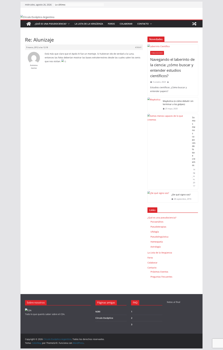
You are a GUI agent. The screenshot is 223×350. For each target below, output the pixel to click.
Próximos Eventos (159, 271)
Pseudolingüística (159, 236)
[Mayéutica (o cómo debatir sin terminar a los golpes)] (153, 105)
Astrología (155, 246)
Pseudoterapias (158, 226)
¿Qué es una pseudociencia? (50, 23)
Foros (111, 23)
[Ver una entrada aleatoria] (194, 23)
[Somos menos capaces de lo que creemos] (168, 151)
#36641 (138, 47)
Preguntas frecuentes (161, 276)
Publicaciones (157, 53)
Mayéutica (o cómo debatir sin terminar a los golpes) (178, 103)
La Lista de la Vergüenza (89, 23)
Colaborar (126, 23)
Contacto (143, 23)
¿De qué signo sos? (181, 194)
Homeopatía (156, 241)
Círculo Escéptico (104, 318)
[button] (68, 24)
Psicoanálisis (156, 221)
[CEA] (28, 310)
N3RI (97, 311)
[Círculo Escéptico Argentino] (28, 23)
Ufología (154, 231)
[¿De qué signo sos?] (158, 197)
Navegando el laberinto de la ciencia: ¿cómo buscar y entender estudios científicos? (172, 67)
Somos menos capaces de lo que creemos (193, 141)
